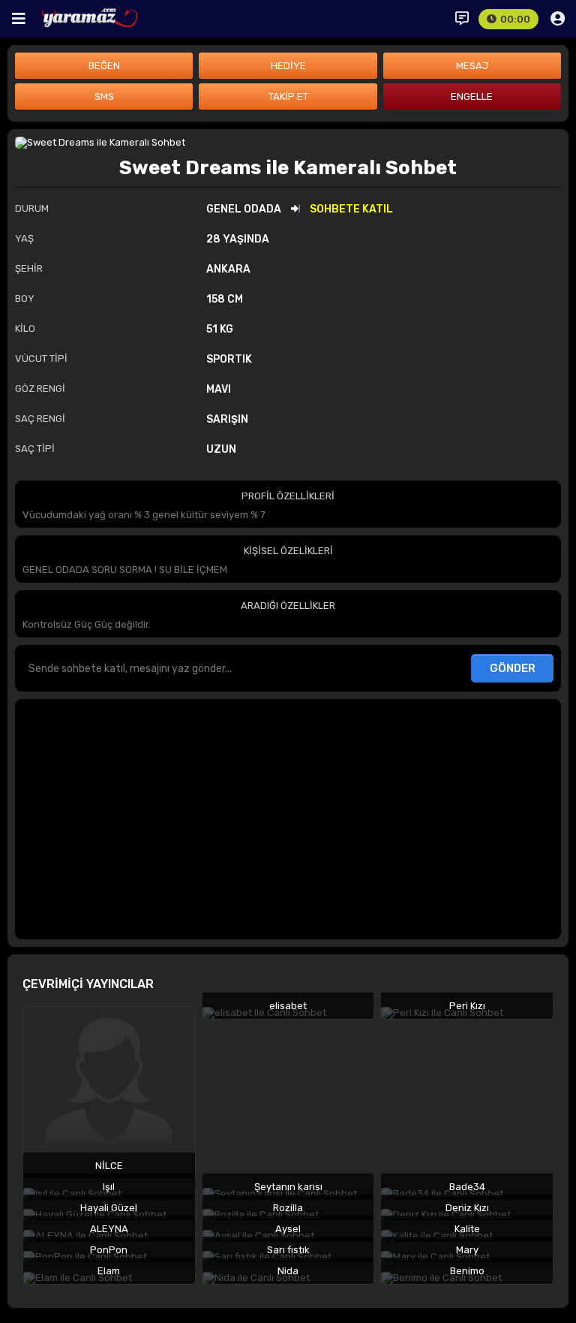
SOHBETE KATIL (351, 209)
